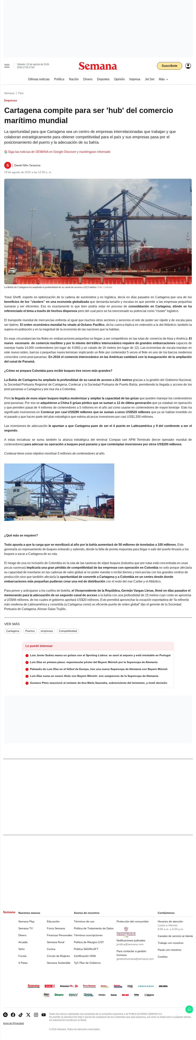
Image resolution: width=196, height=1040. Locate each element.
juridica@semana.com (130, 944)
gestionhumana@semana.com (135, 958)
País (21, 93)
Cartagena (12, 630)
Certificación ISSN (85, 955)
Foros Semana (56, 928)
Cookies (162, 956)
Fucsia (22, 955)
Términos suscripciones (88, 935)
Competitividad (68, 630)
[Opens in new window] (13, 1014)
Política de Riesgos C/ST (89, 942)
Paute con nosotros (169, 949)
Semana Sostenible (58, 962)
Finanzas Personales (59, 935)
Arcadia (23, 942)
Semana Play (26, 921)
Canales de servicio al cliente (175, 936)
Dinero (22, 935)
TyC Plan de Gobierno (87, 962)
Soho (21, 949)
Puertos (30, 630)
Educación (53, 921)
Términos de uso (84, 921)
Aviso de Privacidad (17, 1023)
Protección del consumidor (133, 921)
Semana (9, 93)
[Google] (5, 1014)
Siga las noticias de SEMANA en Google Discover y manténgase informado (59, 151)
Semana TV (25, 928)
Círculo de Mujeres (58, 955)
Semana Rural (55, 942)
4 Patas (23, 962)
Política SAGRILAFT (86, 949)
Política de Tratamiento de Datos (94, 928)
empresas (47, 630)
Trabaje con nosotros (170, 942)
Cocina (51, 949)
